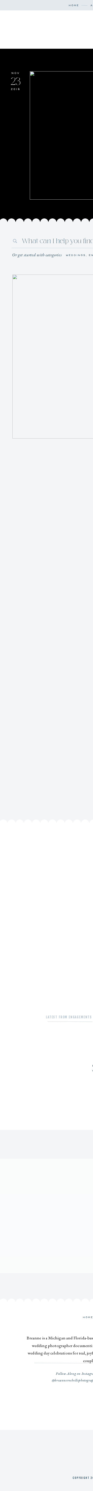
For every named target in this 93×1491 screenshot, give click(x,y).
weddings (76, 255)
